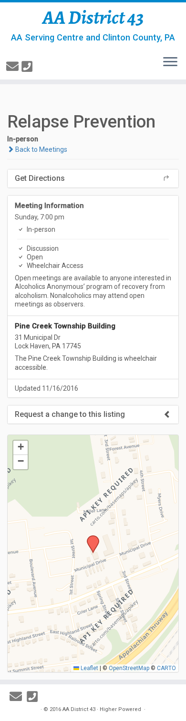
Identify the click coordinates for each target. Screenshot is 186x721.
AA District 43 (93, 18)
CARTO (166, 668)
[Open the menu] (170, 62)
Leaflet (88, 668)
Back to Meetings (40, 149)
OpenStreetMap (129, 668)
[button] (90, 538)
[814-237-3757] (28, 66)
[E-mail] (13, 66)
